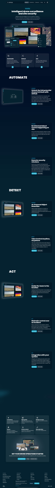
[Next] (47, 393)
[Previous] (7, 393)
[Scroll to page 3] (28, 398)
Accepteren (36, 483)
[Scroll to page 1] (26, 398)
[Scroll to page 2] (27, 398)
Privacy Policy (17, 485)
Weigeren (31, 483)
